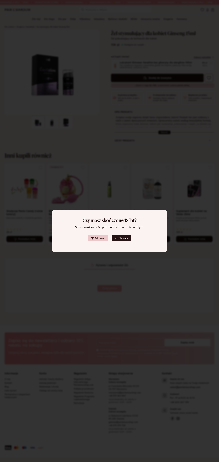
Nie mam (123, 238)
